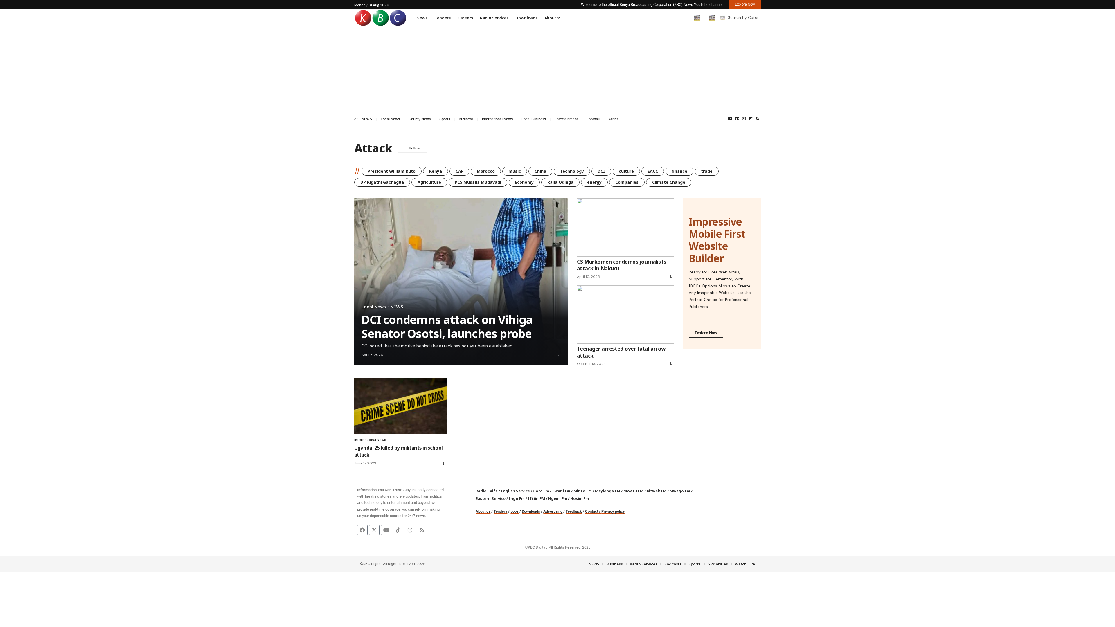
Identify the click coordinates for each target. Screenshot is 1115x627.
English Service (515, 490)
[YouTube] (730, 119)
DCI (601, 171)
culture (626, 171)
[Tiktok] (398, 530)
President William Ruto (392, 171)
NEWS (367, 119)
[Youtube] (386, 530)
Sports (444, 119)
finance (679, 171)
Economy (524, 182)
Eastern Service (491, 498)
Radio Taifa (487, 490)
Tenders (500, 511)
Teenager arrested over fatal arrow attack (621, 352)
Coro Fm (541, 490)
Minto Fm (582, 490)
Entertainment (566, 119)
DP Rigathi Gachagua (382, 182)
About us (483, 511)
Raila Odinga (560, 182)
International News (497, 119)
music (514, 171)
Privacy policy (613, 511)
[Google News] (737, 119)
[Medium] (744, 119)
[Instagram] (410, 530)
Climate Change (668, 182)
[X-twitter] (374, 530)
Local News (390, 119)
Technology (572, 171)
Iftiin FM (536, 498)
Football (593, 119)
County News (420, 119)
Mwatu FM (633, 490)
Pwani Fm (561, 490)
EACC (653, 171)
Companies (627, 182)
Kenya (435, 171)
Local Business (533, 119)
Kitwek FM (656, 490)
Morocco (486, 171)
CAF (459, 171)
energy (594, 182)
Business (466, 119)
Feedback (574, 511)
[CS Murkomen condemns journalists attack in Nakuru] (625, 227)
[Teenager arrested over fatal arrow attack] (625, 314)
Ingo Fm (517, 498)
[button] (684, 17)
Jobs (514, 511)
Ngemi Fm (557, 498)
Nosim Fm (579, 498)
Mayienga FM (607, 490)
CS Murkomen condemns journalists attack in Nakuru (621, 265)
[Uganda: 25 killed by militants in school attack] (400, 406)
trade (707, 171)
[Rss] (757, 119)
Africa (613, 119)
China (540, 171)
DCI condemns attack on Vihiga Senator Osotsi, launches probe (447, 326)
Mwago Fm (680, 490)
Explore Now (706, 332)
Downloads (531, 511)
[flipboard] (750, 119)
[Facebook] (362, 530)
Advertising (552, 511)
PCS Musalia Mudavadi (478, 182)
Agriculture (429, 182)
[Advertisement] (557, 70)
